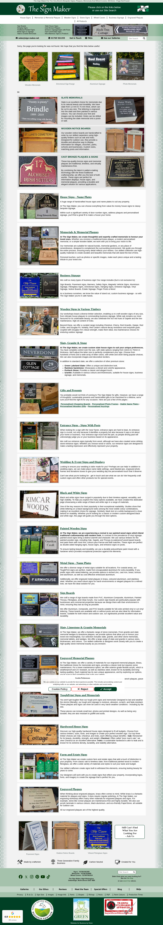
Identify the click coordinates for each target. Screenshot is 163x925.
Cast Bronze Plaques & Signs (79, 157)
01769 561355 (57, 38)
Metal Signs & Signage (25, 32)
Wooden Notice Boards (75, 128)
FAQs (89, 38)
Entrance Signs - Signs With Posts (80, 425)
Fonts (72, 895)
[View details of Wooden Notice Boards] (38, 152)
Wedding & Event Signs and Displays (82, 461)
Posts (100, 895)
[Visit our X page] (25, 877)
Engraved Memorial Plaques (77, 658)
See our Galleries (111, 38)
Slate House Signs (51, 26)
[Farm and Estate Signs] (39, 779)
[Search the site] (144, 38)
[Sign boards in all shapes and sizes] (39, 616)
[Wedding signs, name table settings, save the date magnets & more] (39, 482)
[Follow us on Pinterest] (36, 877)
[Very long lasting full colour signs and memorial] (39, 716)
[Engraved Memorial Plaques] (39, 684)
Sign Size (41, 895)
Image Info (62, 895)
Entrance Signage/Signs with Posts (57, 30)
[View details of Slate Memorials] (38, 124)
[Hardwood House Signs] (39, 745)
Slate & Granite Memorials (26, 33)
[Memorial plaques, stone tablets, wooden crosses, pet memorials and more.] (39, 265)
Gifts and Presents (71, 390)
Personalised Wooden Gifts (73, 406)
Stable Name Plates (129, 404)
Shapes (81, 895)
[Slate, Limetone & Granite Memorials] (39, 647)
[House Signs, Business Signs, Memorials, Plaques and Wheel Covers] (43, 9)
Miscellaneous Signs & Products (56, 33)
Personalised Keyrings (98, 406)
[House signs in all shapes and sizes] (39, 218)
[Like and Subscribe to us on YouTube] (42, 877)
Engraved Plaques (71, 789)
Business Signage (70, 275)
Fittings (92, 895)
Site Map (130, 878)
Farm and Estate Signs (53, 32)
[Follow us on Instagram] (31, 877)
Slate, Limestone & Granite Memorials (83, 627)
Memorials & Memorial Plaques (79, 232)
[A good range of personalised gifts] (39, 414)
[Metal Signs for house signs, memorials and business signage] (39, 585)
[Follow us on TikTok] (47, 877)
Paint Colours (119, 895)
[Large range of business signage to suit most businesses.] (39, 298)
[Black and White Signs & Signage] (39, 518)
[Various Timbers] (39, 335)
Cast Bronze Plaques (52, 28)
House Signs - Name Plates (76, 196)
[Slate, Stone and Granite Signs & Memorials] (39, 371)
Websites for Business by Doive (82, 923)
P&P (109, 895)
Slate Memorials (71, 97)
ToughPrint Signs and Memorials (80, 695)
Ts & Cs (30, 895)
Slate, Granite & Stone (73, 342)
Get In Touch (76, 38)
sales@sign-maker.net (28, 38)
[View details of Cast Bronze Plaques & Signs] (38, 186)
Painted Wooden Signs (73, 528)
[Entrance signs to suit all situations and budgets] (39, 449)
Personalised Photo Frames (105, 404)
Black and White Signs (73, 492)
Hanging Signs (22, 28)
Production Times (136, 895)
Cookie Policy (60, 689)
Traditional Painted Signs (26, 30)
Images (51, 895)
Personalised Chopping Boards (75, 404)
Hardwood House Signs (74, 726)
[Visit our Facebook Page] (20, 877)
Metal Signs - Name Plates (75, 562)
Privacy (20, 895)
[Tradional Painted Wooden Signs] (39, 554)
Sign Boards (21, 26)
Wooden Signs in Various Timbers (80, 309)
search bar (127, 881)
